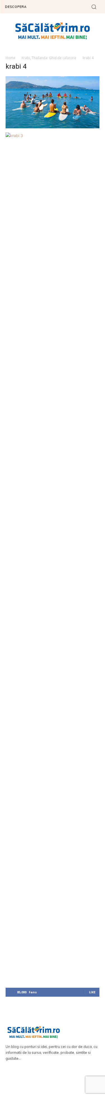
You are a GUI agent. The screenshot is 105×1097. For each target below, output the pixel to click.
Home (10, 57)
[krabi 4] (52, 126)
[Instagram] (60, 1080)
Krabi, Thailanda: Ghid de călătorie (49, 57)
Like (92, 992)
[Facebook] (44, 1080)
